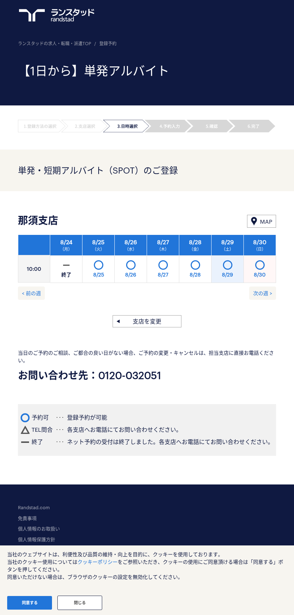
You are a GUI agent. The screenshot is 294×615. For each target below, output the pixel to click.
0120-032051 (129, 375)
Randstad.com (34, 507)
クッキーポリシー (97, 562)
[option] (163, 261)
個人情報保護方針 (36, 539)
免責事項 (27, 518)
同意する (30, 602)
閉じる (80, 602)
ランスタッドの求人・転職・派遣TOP (54, 43)
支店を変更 (147, 321)
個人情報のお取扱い (39, 528)
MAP (266, 221)
